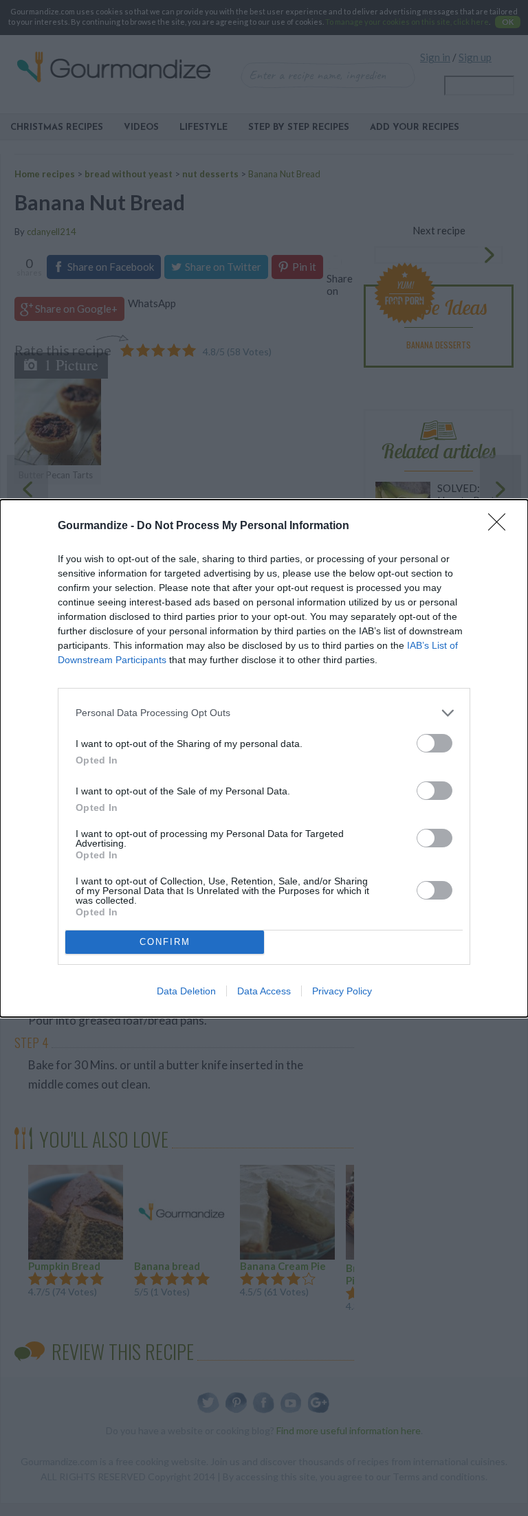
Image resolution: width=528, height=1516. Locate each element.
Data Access (264, 990)
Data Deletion (186, 990)
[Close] (501, 526)
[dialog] (264, 758)
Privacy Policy (342, 990)
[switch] (434, 743)
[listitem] (264, 713)
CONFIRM (165, 942)
